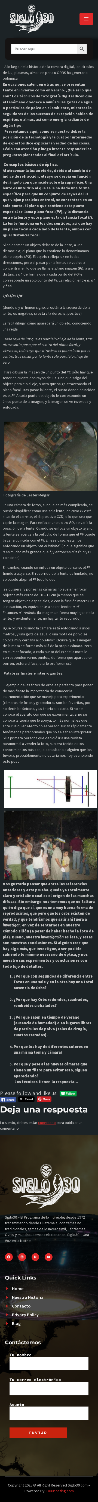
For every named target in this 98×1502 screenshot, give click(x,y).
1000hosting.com (60, 1490)
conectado (47, 1122)
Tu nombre (21, 1355)
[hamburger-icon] (86, 19)
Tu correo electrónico (35, 1380)
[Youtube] (49, 1257)
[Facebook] (9, 1257)
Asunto (17, 1405)
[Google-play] (35, 1257)
